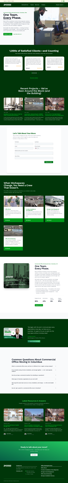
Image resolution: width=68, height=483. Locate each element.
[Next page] (39, 73)
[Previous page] (29, 73)
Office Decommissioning (10, 238)
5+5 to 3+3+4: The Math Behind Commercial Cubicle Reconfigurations (54, 115)
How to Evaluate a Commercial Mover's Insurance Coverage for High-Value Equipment (33, 426)
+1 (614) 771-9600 (10, 1)
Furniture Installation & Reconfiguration (31, 210)
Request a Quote (7, 34)
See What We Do (17, 34)
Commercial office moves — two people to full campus (48, 288)
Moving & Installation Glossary (47, 475)
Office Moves (8, 209)
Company (43, 4)
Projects (32, 4)
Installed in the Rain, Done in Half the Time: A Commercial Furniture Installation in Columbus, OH (13, 115)
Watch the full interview (34, 341)
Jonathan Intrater (31, 336)
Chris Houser (9, 433)
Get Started (7, 220)
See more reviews (34, 77)
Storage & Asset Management (53, 209)
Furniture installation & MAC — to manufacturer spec (47, 290)
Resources (37, 4)
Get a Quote (34, 454)
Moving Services (25, 4)
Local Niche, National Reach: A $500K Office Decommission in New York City (33, 115)
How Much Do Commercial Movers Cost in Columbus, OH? (53, 425)
